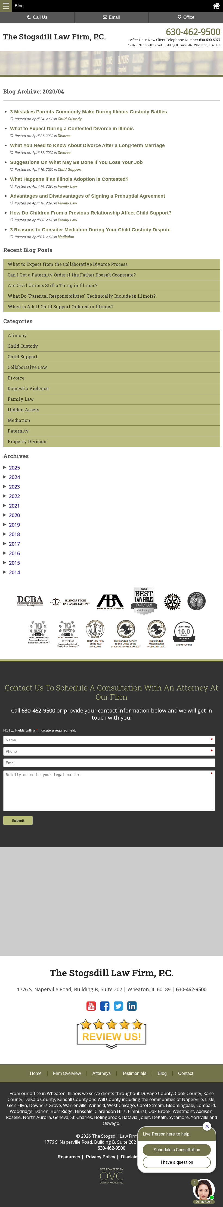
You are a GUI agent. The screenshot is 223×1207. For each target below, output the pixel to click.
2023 (11, 486)
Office (188, 17)
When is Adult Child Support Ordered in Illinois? (60, 306)
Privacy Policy (100, 1157)
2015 (11, 562)
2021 (11, 505)
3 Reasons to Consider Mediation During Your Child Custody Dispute (90, 229)
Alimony (17, 335)
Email (114, 17)
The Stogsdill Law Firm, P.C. (54, 37)
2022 (11, 496)
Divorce (64, 136)
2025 (11, 467)
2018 (11, 534)
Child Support (69, 169)
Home (36, 1073)
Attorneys (101, 1073)
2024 (11, 477)
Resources (69, 1157)
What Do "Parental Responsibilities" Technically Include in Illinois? (82, 296)
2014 (11, 572)
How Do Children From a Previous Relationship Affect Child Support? (91, 213)
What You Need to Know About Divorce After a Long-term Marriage (87, 145)
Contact (185, 1073)
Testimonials (134, 1073)
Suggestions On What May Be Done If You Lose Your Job (76, 162)
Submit (17, 820)
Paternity (18, 430)
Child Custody (70, 119)
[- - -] (6, 6)
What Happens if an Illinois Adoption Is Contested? (69, 179)
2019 (11, 524)
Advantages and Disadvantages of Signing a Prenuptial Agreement (87, 196)
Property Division (27, 441)
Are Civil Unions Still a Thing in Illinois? (52, 285)
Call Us (40, 17)
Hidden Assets (23, 409)
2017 (11, 543)
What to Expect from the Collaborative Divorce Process (68, 264)
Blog (162, 1073)
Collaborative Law (27, 367)
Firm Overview (67, 1073)
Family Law (67, 186)
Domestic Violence (28, 388)
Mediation (66, 237)
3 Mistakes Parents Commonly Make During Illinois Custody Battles (88, 111)
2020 (11, 515)
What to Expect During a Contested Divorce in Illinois (72, 128)
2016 (11, 553)
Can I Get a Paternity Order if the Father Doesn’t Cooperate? (72, 274)
